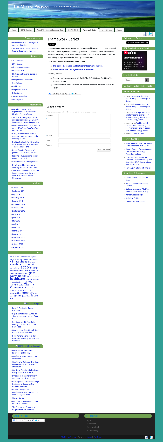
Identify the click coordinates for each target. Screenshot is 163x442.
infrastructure (14, 282)
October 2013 (17, 208)
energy (34, 267)
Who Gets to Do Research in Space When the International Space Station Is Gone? (25, 364)
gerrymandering (23, 273)
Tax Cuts (34, 295)
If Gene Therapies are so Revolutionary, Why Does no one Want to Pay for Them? (25, 392)
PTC (18, 290)
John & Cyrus (106, 30)
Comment (49, 117)
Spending (18, 295)
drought (29, 264)
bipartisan (26, 259)
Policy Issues (17, 93)
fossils (33, 271)
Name (49, 135)
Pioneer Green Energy (134, 195)
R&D (20, 290)
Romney (27, 293)
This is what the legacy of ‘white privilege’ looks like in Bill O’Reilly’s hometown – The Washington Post (25, 119)
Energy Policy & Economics (22, 80)
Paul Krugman (35, 304)
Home (14, 30)
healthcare (17, 278)
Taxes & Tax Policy (19, 96)
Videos (119, 30)
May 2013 (16, 221)
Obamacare (18, 287)
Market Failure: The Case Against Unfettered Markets (73, 69)
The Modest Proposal (31, 6)
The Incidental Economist (31, 346)
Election (24, 267)
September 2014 (18, 191)
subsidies (26, 296)
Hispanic (28, 279)
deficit (19, 264)
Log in (88, 420)
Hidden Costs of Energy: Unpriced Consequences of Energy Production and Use (139, 151)
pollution (13, 290)
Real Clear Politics (132, 198)
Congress (32, 262)
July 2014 (16, 194)
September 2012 (18, 247)
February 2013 (18, 231)
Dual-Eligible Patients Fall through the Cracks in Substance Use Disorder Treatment (25, 384)
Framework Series (89, 30)
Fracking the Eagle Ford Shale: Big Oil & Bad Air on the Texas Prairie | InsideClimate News (25, 144)
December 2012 (18, 237)
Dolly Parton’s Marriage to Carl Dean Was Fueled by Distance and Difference (25, 338)
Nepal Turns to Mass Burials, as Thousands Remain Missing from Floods (25, 316)
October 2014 (17, 188)
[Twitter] (150, 34)
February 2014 (18, 198)
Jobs (20, 282)
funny (16, 273)
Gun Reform (17, 83)
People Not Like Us (19, 90)
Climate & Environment (21, 67)
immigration (35, 279)
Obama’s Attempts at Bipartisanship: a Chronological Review (138, 98)
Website (49, 145)
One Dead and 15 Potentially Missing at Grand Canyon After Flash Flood (24, 324)
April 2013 (16, 224)
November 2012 (18, 241)
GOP (24, 276)
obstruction (30, 288)
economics (13, 268)
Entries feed (91, 424)
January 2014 (17, 201)
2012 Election (26, 30)
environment (14, 271)
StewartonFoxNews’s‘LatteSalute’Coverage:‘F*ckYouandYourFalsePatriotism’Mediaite (26, 128)
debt (12, 264)
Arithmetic (25, 257)
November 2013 (18, 204)
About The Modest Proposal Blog (50, 30)
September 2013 (18, 211)
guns (37, 276)
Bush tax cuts (33, 259)
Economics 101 (18, 71)
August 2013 (17, 214)
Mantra (89, 437)
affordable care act (16, 257)
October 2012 (17, 244)
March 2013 (17, 227)
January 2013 (17, 234)
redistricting (27, 290)
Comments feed (92, 427)
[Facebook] (145, 34)
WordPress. (98, 437)
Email (48, 140)
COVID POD (73, 30)
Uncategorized (17, 100)
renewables (15, 293)
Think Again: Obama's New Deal (138, 168)
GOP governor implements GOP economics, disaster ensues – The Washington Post (25, 136)
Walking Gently (18, 398)
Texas (11, 298)
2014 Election (17, 64)
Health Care (16, 86)
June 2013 (16, 218)
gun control (30, 276)
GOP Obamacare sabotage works (25, 162)
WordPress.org (92, 430)
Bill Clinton (18, 259)
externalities (25, 270)
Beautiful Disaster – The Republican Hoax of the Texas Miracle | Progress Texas (24, 111)
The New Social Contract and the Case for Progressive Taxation (78, 66)
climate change (19, 261)
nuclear (21, 285)
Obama (29, 284)
